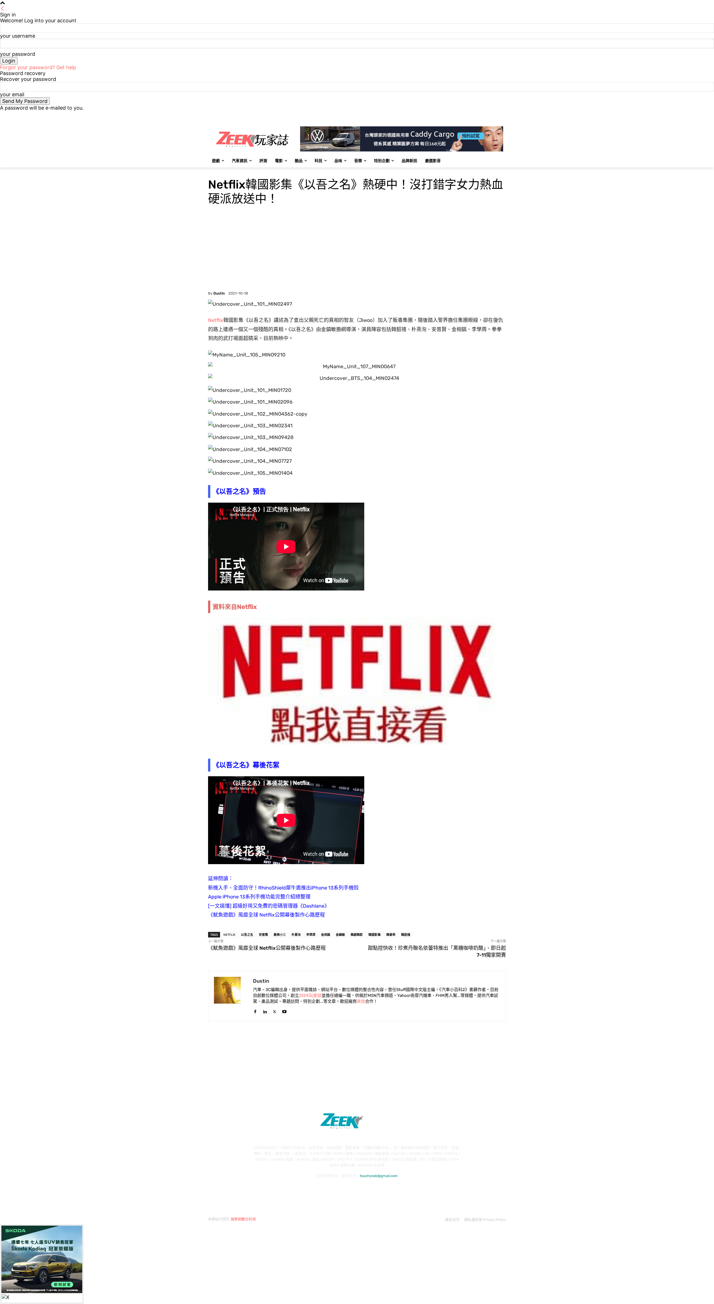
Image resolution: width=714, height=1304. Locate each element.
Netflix (215, 320)
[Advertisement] (357, 249)
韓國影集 (374, 934)
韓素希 (390, 934)
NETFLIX (229, 934)
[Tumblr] (272, 1189)
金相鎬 (325, 934)
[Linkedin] (265, 1010)
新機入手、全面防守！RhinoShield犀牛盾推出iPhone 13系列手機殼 (283, 888)
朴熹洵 (296, 934)
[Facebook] (472, 115)
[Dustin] (230, 996)
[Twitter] (487, 115)
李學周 (310, 934)
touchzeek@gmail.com (379, 1176)
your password (17, 54)
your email (12, 94)
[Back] (2, 9)
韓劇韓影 (357, 934)
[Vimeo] (495, 115)
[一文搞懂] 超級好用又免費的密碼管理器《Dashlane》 (268, 906)
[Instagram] (479, 115)
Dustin (219, 293)
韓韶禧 (405, 934)
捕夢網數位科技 (243, 1219)
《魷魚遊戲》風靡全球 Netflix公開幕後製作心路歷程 (266, 915)
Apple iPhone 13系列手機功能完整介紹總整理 (259, 897)
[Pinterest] (258, 1189)
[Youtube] (503, 115)
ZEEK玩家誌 (310, 995)
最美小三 (280, 934)
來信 (361, 1001)
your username (17, 36)
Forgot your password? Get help (38, 67)
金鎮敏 (340, 934)
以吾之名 (247, 934)
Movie (214, 171)
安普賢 (263, 934)
